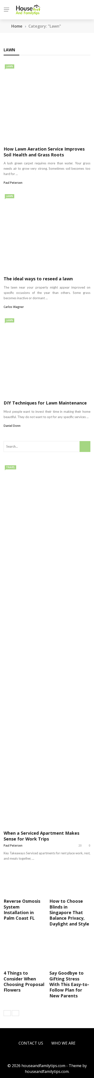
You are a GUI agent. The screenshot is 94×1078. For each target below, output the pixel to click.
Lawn (9, 66)
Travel (10, 467)
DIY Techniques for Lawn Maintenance (45, 403)
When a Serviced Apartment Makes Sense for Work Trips (41, 835)
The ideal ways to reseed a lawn (38, 279)
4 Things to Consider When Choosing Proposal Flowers (24, 981)
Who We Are (63, 1043)
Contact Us (31, 1043)
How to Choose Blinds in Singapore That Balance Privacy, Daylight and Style (69, 912)
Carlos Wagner (14, 307)
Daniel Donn (12, 426)
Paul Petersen (13, 183)
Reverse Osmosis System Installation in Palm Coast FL (22, 909)
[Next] (15, 1013)
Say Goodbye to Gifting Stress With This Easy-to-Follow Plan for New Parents (69, 984)
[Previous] (7, 1013)
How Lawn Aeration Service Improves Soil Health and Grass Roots (44, 151)
